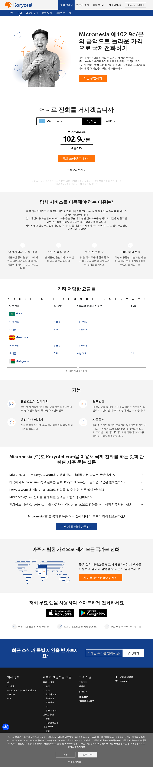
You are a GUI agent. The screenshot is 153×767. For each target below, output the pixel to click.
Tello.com (83, 696)
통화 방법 (47, 13)
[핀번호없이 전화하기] (11, 403)
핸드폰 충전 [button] (82, 5)
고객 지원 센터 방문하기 (77, 527)
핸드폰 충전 (48, 714)
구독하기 (133, 653)
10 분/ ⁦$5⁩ (82, 329)
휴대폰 (12, 329)
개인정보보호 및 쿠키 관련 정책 (22, 690)
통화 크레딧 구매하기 (76, 158)
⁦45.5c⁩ (57, 329)
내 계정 (10, 686)
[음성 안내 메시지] (11, 422)
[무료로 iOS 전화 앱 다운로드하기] (60, 612)
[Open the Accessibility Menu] (5, 727)
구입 (11, 13)
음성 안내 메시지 (32, 420)
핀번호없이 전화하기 (34, 401)
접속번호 (60, 13)
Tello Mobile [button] (114, 5)
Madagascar (22, 361)
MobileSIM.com (86, 700)
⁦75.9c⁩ (57, 353)
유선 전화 (14, 321)
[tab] (8, 299)
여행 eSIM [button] (98, 5)
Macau (19, 313)
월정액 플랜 (32, 13)
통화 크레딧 (48, 682)
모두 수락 (87, 754)
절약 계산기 (51, 710)
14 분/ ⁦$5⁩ (82, 345)
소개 (9, 698)
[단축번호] (83, 403)
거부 (65, 754)
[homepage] (19, 5)
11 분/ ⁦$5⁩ (82, 321)
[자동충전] (83, 422)
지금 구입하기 (92, 78)
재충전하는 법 (52, 722)
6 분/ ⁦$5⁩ (81, 353)
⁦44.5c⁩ (57, 321)
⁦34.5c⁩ (57, 345)
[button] (66, 5)
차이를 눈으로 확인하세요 (100, 578)
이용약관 (11, 694)
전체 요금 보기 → (76, 170)
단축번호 (98, 401)
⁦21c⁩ (133, 353)
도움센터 (83, 682)
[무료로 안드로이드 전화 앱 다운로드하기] (93, 612)
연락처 (82, 686)
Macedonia (22, 337)
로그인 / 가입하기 (135, 4)
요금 (48, 690)
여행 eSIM (48, 726)
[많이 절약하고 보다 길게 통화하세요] (42, 571)
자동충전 (98, 420)
